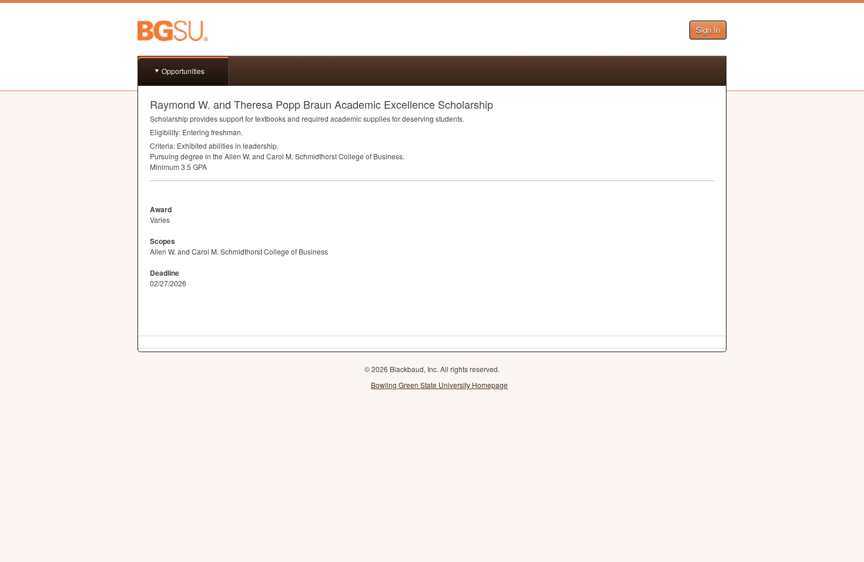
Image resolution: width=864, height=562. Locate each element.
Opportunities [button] (183, 71)
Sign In (708, 29)
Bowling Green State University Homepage (439, 385)
